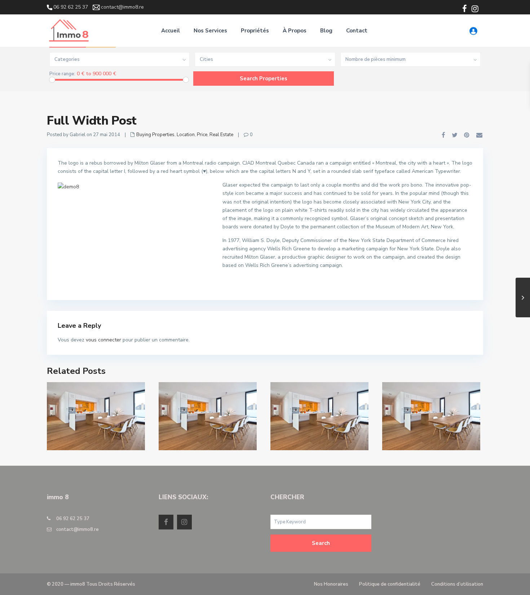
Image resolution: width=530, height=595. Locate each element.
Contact (356, 30)
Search (321, 543)
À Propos (294, 30)
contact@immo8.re (77, 529)
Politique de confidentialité (389, 584)
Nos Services (210, 30)
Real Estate (221, 134)
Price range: (62, 74)
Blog (326, 30)
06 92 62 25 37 (72, 518)
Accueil (170, 30)
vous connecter (103, 339)
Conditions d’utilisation (457, 584)
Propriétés (255, 30)
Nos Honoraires (331, 584)
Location (186, 134)
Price (202, 134)
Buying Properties (155, 134)
